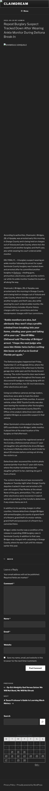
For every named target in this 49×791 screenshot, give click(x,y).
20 (6, 756)
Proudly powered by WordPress (29, 785)
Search (7, 716)
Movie (10, 559)
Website (7, 645)
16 (24, 752)
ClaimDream (16, 4)
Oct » (37, 765)
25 (37, 756)
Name (7, 619)
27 (6, 760)
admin (21, 20)
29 (18, 760)
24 (31, 756)
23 (24, 756)
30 (24, 760)
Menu (25, 11)
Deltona (17, 273)
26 (43, 756)
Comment (9, 583)
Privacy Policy (9, 785)
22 (18, 756)
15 (18, 752)
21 (12, 756)
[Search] (42, 722)
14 (12, 752)
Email (7, 632)
